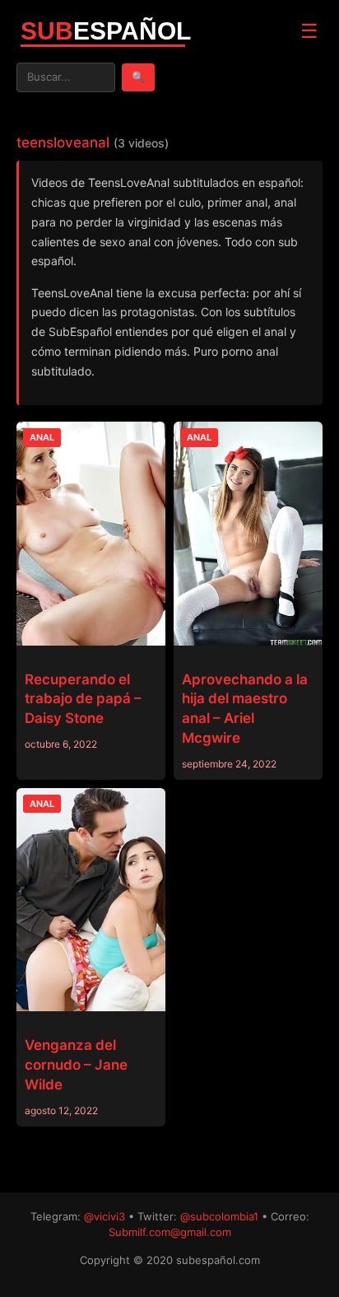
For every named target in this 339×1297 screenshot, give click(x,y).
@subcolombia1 (219, 1216)
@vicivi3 (104, 1216)
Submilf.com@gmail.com (170, 1232)
